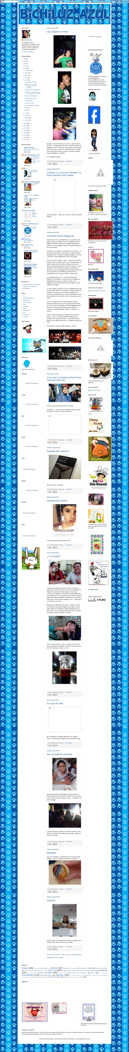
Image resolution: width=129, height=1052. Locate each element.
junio (26, 77)
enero (26, 120)
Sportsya (25, 316)
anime (42, 968)
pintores (80, 975)
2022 (25, 61)
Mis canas (26, 246)
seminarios (24, 977)
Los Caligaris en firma (57, 31)
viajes (65, 977)
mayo (26, 80)
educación (78, 970)
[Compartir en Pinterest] (56, 164)
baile (48, 968)
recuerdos (93, 975)
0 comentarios (69, 161)
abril (26, 113)
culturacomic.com (29, 147)
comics (97, 968)
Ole (24, 312)
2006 (25, 137)
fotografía (40, 973)
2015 (25, 63)
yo (82, 977)
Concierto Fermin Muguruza (60, 236)
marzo (27, 115)
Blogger (88, 1039)
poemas (86, 975)
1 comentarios (69, 439)
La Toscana (35, 267)
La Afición (26, 306)
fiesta (34, 973)
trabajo (58, 977)
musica (49, 975)
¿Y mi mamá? (53, 556)
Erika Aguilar (91, 105)
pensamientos (73, 975)
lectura (85, 973)
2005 (25, 140)
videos (77, 977)
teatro (40, 977)
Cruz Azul (52, 970)
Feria (28, 973)
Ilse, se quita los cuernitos (59, 754)
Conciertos (104, 968)
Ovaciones (26, 314)
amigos (25, 968)
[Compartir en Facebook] (54, 164)
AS (24, 296)
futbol (49, 973)
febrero (27, 118)
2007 (25, 135)
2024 (25, 59)
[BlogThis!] (50, 164)
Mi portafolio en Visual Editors (31, 284)
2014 (25, 66)
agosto (27, 73)
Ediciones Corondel (29, 210)
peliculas (60, 975)
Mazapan (51, 853)
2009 (25, 130)
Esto (24, 304)
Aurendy (51, 900)
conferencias (27, 970)
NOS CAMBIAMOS (28, 240)
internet (77, 973)
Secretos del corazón (57, 500)
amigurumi (36, 968)
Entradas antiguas (77, 954)
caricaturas (66, 968)
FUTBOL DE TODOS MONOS (32, 182)
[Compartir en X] (52, 164)
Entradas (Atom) (59, 957)
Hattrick (60, 973)
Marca (25, 308)
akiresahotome (28, 40)
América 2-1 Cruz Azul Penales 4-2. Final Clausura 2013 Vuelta (64, 173)
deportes (64, 970)
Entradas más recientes (53, 954)
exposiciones (94, 970)
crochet (44, 970)
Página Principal (66, 954)
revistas (104, 975)
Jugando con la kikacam (31, 251)
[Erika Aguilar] (94, 123)
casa (72, 968)
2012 (25, 123)
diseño (72, 970)
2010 (25, 128)
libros (93, 973)
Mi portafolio (26, 288)
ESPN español (27, 302)
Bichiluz (54, 968)
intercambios (68, 973)
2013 (25, 68)
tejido (45, 977)
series (29, 977)
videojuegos (71, 977)
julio (26, 75)
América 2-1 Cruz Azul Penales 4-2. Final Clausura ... (31, 86)
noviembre (28, 70)
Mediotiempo (26, 310)
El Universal (26, 300)
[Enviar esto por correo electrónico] (49, 164)
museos (42, 975)
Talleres (35, 977)
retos (99, 975)
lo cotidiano (102, 973)
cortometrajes (36, 970)
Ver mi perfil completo (27, 51)
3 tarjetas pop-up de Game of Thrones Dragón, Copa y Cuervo (36, 159)
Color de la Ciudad (86, 968)
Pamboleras (27, 239)
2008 (25, 132)
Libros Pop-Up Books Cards (32, 155)
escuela (85, 970)
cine (76, 968)
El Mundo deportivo (28, 298)
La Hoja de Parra (28, 245)
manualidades (28, 975)
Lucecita (34, 252)
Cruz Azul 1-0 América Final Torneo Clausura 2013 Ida (64, 378)
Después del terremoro (58, 451)
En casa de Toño (55, 703)
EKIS (25, 168)
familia (104, 970)
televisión (50, 977)
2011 (25, 125)
